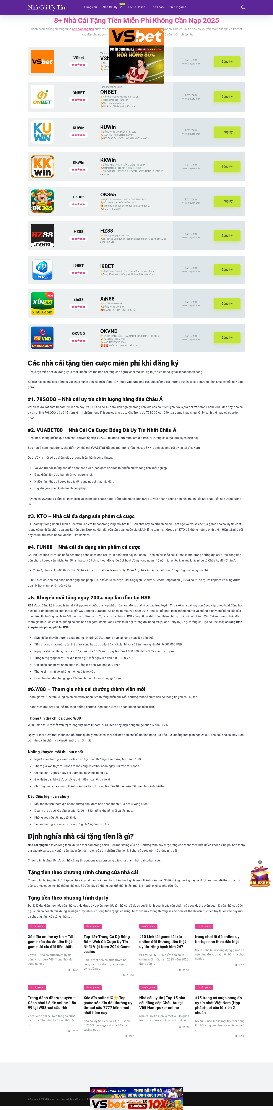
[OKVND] (42, 348)
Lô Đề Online (136, 7)
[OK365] (42, 212)
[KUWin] (42, 143)
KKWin (78, 162)
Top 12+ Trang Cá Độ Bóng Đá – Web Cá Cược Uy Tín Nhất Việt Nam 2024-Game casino (107, 944)
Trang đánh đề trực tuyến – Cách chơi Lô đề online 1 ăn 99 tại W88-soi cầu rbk (52, 1002)
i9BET (78, 265)
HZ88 (78, 231)
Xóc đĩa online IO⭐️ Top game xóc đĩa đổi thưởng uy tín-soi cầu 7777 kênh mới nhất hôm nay (108, 1005)
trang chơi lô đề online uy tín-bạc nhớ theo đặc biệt (217, 939)
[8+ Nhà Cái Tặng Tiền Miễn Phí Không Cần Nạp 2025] (46, 6)
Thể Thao (157, 7)
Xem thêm (191, 59)
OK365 (78, 197)
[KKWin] (42, 177)
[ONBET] (42, 107)
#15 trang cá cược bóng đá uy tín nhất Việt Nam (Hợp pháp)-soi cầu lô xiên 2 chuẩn (218, 1005)
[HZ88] (42, 246)
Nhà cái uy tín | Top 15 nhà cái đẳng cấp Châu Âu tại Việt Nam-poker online (162, 1002)
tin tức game (178, 7)
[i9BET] (42, 280)
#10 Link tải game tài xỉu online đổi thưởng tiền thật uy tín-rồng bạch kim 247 (162, 941)
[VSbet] (42, 72)
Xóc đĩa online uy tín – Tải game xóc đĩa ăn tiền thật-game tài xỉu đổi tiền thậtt (50, 941)
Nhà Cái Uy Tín (112, 7)
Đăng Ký (227, 61)
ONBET (78, 93)
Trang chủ (90, 7)
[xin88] (42, 314)
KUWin (78, 128)
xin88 (79, 299)
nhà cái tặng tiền (83, 29)
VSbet (78, 58)
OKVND (78, 333)
